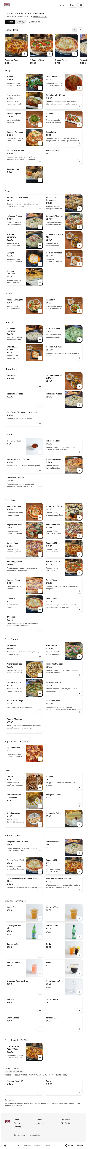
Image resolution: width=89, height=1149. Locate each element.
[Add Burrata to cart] (40, 88)
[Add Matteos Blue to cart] (79, 1029)
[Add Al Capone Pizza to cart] (49, 54)
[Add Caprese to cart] (79, 125)
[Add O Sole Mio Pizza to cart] (79, 693)
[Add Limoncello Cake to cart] (79, 824)
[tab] (10, 22)
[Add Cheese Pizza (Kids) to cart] (40, 871)
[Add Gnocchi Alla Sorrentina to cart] (40, 358)
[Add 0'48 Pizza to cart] (40, 656)
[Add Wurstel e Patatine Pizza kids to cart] (79, 890)
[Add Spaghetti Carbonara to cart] (40, 245)
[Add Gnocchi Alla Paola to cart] (79, 358)
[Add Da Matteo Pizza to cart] (79, 712)
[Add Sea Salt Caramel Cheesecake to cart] (40, 806)
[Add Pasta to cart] (79, 1092)
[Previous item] (74, 30)
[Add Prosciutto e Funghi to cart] (40, 712)
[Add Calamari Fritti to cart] (40, 180)
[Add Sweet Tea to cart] (40, 918)
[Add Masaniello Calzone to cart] (40, 489)
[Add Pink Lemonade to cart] (40, 973)
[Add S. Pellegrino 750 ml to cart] (40, 937)
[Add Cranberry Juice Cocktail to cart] (40, 992)
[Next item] (80, 30)
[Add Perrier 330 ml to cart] (79, 937)
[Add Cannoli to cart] (79, 787)
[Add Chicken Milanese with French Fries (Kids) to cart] (40, 890)
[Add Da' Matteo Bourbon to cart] (40, 161)
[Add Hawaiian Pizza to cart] (40, 591)
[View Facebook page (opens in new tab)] (5, 1145)
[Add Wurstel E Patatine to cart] (40, 730)
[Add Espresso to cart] (79, 973)
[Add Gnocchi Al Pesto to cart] (79, 339)
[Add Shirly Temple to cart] (79, 1010)
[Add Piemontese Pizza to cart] (40, 675)
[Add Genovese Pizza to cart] (40, 693)
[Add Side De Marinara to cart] (40, 452)
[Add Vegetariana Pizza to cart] (40, 536)
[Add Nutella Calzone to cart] (40, 824)
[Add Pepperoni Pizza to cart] (24, 54)
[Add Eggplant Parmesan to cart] (40, 143)
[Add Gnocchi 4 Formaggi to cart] (40, 339)
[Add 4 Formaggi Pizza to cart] (40, 572)
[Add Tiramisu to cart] (40, 787)
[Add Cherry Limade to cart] (40, 1029)
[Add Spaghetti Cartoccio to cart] (40, 282)
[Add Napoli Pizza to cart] (79, 591)
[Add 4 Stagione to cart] (40, 628)
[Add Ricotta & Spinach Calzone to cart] (40, 470)
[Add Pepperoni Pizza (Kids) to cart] (79, 871)
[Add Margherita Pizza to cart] (40, 517)
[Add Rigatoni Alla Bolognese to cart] (79, 208)
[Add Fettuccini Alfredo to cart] (40, 227)
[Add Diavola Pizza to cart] (40, 554)
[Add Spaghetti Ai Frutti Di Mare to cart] (79, 386)
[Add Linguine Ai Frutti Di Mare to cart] (79, 245)
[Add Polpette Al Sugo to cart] (40, 106)
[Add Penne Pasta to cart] (40, 386)
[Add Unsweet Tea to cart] (79, 918)
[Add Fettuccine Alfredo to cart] (79, 405)
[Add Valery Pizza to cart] (79, 656)
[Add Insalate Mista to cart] (79, 311)
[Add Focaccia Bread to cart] (79, 161)
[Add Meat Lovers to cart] (79, 609)
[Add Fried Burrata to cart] (79, 88)
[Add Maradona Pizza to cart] (79, 536)
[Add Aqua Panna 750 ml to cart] (79, 992)
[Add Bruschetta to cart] (79, 143)
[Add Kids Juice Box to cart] (40, 955)
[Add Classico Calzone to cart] (79, 470)
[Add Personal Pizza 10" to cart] (40, 1092)
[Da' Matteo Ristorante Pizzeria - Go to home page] (7, 5)
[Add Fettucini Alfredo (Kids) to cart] (79, 853)
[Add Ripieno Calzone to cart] (79, 452)
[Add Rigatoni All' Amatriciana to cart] (40, 208)
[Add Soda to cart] (79, 955)
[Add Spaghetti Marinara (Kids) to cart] (40, 853)
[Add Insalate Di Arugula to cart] (40, 311)
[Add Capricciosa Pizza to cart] (79, 517)
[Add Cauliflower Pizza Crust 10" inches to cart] (40, 423)
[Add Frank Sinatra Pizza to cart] (79, 675)
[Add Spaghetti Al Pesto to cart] (40, 405)
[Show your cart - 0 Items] (81, 5)
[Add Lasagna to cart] (40, 264)
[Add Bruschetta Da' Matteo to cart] (79, 106)
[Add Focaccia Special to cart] (40, 125)
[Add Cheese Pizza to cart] (74, 54)
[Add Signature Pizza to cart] (40, 759)
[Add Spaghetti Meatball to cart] (79, 227)
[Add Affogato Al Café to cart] (79, 806)
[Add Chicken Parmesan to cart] (79, 264)
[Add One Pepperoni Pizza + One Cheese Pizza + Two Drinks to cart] (40, 1057)
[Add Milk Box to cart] (40, 1010)
